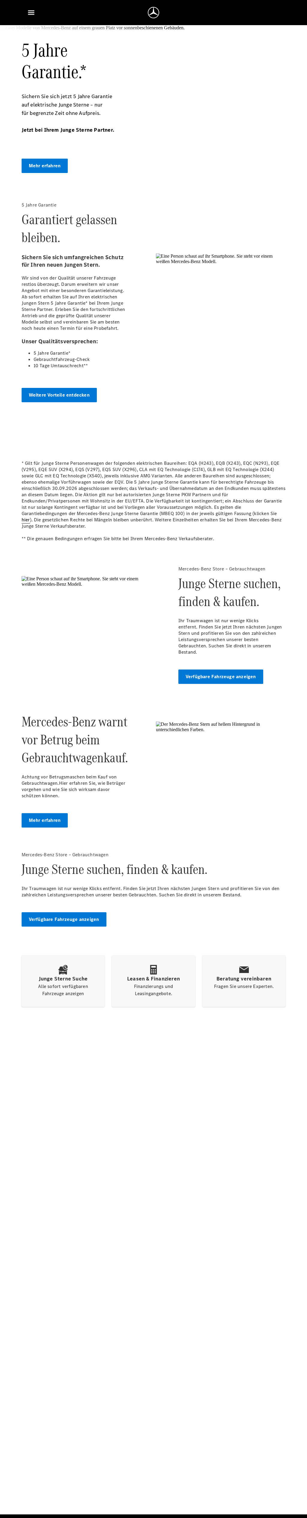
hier (26, 520)
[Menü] (31, 12)
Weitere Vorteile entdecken (59, 395)
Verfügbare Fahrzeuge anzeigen (221, 676)
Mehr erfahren (45, 166)
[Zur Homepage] (153, 12)
